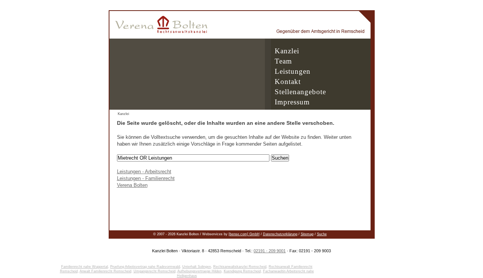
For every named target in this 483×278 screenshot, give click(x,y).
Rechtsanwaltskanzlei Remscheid (239, 267)
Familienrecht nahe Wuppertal (84, 267)
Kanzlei (287, 51)
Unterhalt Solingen (196, 267)
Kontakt (288, 81)
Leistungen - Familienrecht (146, 178)
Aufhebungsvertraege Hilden (199, 271)
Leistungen (293, 71)
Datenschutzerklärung (280, 234)
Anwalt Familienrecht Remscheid (105, 271)
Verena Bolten (132, 185)
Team (283, 61)
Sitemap (307, 234)
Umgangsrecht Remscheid (154, 271)
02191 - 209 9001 (270, 250)
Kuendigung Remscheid (242, 271)
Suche (322, 234)
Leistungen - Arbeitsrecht (144, 171)
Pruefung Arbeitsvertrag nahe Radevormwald (145, 267)
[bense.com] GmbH (244, 234)
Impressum (292, 102)
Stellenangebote (300, 92)
